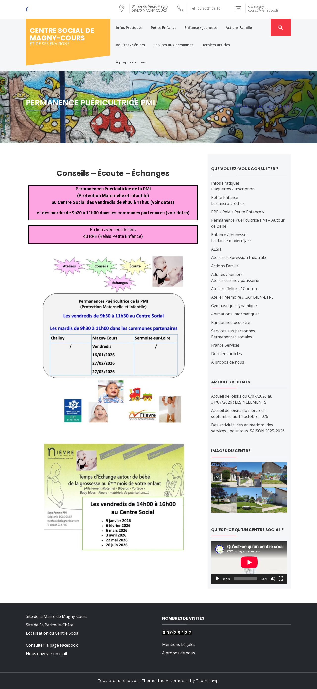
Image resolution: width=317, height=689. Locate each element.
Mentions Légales (178, 644)
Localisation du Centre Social (52, 633)
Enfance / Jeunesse (201, 27)
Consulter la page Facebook (52, 645)
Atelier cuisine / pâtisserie (235, 280)
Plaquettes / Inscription (233, 189)
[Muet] (272, 578)
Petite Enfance (163, 27)
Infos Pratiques (129, 27)
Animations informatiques (235, 314)
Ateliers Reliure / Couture (234, 288)
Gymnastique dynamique (234, 305)
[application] (249, 562)
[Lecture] (217, 578)
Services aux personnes (173, 44)
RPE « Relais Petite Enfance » (237, 212)
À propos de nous (131, 62)
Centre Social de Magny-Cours (62, 34)
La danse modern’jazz (231, 240)
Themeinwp (207, 680)
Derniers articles (216, 44)
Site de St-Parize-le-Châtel (50, 624)
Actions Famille (239, 27)
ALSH (216, 249)
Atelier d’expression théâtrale (238, 257)
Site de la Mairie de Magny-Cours (56, 616)
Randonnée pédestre (230, 322)
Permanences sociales (231, 337)
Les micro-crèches (228, 203)
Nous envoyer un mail (46, 653)
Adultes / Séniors (130, 44)
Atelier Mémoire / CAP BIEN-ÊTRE (242, 297)
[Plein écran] (280, 578)
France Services (225, 345)
